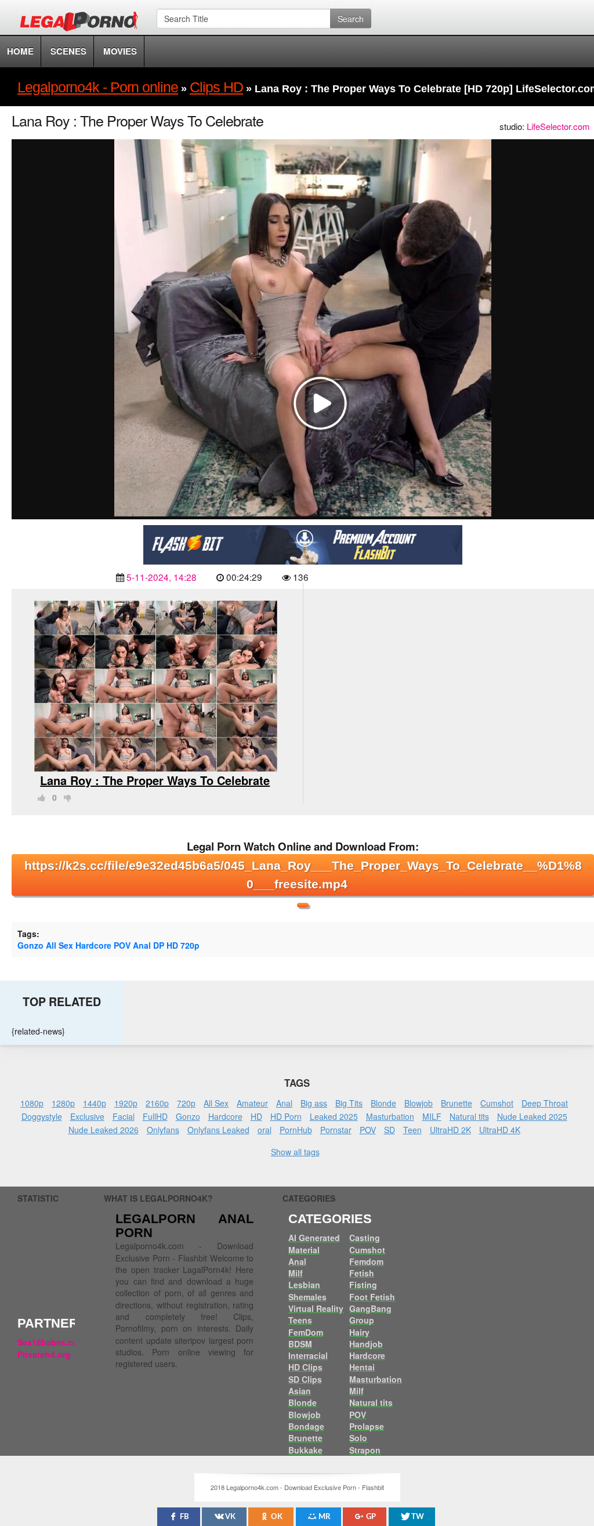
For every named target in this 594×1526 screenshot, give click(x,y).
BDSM (300, 1344)
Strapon (365, 1450)
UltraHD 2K (450, 1130)
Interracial (308, 1355)
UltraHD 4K (499, 1130)
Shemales (307, 1297)
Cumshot (496, 1103)
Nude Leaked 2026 (103, 1130)
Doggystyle (41, 1116)
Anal (284, 1103)
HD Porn (286, 1116)
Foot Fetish (372, 1297)
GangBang (370, 1308)
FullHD (155, 1116)
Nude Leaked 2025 (532, 1116)
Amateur (252, 1103)
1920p (125, 1103)
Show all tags (295, 1152)
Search (351, 18)
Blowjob (418, 1103)
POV (368, 1130)
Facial (124, 1116)
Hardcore (225, 1116)
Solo (358, 1438)
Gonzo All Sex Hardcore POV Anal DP (90, 945)
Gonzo (188, 1116)
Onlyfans (163, 1130)
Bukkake (305, 1450)
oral (264, 1130)
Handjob (366, 1344)
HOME (20, 51)
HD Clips (305, 1367)
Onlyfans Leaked (218, 1130)
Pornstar (336, 1130)
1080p (32, 1103)
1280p (63, 1103)
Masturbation (390, 1116)
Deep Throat (544, 1103)
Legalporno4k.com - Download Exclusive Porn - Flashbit (82, 23)
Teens (300, 1320)
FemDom (305, 1332)
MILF (431, 1116)
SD (389, 1130)
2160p (157, 1103)
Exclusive (87, 1116)
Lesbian (304, 1284)
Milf (295, 1273)
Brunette (456, 1103)
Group (361, 1320)
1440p (94, 1103)
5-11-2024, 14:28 (161, 576)
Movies (120, 51)
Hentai (362, 1367)
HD (172, 945)
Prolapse (366, 1426)
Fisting (363, 1284)
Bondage (306, 1426)
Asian (299, 1391)
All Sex (216, 1103)
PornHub (296, 1130)
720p (190, 945)
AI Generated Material (314, 1243)
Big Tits (349, 1103)
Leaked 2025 (334, 1116)
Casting (364, 1237)
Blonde (383, 1103)
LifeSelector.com (558, 126)
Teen (412, 1130)
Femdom (366, 1261)
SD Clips (305, 1379)
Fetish (361, 1273)
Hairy (359, 1332)
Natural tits (469, 1116)
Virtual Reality (315, 1308)
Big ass (313, 1103)
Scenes (68, 51)
